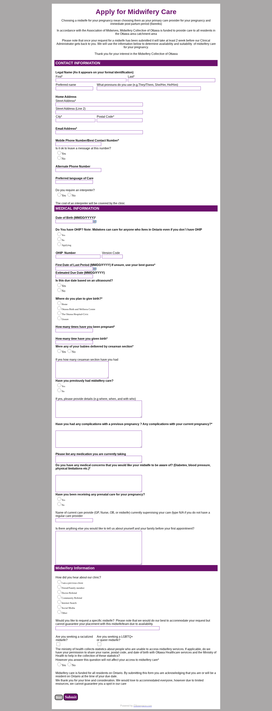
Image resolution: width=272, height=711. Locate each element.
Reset (59, 697)
